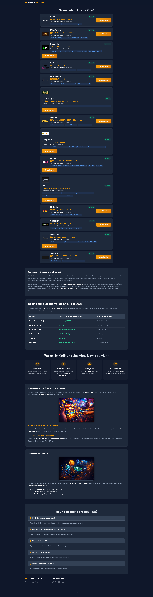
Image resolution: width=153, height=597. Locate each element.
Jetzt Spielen (103, 20)
